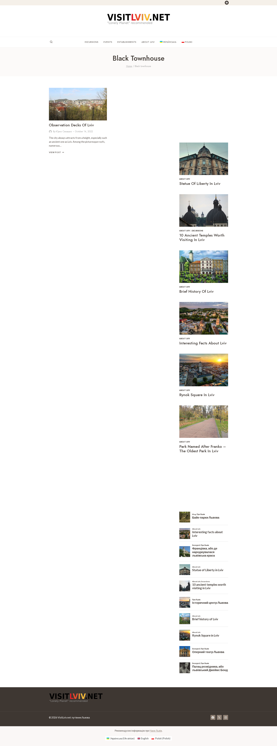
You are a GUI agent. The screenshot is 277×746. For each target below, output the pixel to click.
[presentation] (78, 104)
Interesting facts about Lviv (203, 343)
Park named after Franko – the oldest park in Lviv (202, 449)
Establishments (126, 42)
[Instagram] (225, 717)
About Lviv (148, 42)
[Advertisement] (203, 114)
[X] (219, 717)
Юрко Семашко (64, 131)
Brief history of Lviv (196, 291)
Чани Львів (156, 730)
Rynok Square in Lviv (196, 395)
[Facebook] (227, 3)
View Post (56, 152)
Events (108, 42)
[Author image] (50, 131)
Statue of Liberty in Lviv (199, 183)
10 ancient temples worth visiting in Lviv (201, 237)
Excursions (91, 42)
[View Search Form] (51, 42)
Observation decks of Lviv (71, 125)
